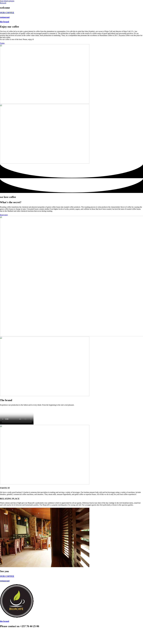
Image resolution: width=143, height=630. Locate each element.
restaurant (4, 17)
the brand (4, 22)
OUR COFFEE (7, 12)
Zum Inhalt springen (7, 1)
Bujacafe (3, 3)
